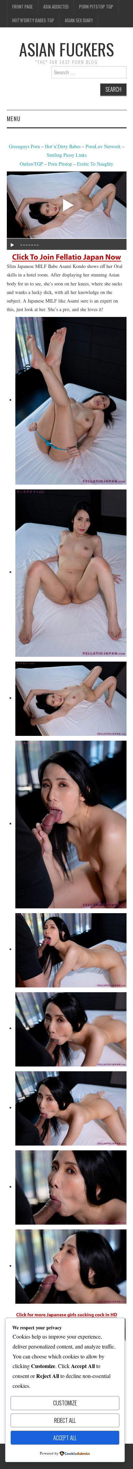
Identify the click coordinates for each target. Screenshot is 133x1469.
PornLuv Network (103, 146)
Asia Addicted (56, 6)
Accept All (65, 1437)
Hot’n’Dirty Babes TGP (33, 20)
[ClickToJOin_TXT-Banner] (67, 256)
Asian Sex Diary (79, 20)
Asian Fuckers (66, 49)
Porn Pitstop (60, 164)
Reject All (65, 1420)
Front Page (22, 6)
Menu (13, 118)
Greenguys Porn (24, 146)
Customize (65, 1402)
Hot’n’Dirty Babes (63, 146)
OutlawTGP (31, 164)
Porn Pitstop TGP (96, 6)
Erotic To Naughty (95, 164)
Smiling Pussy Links (67, 155)
